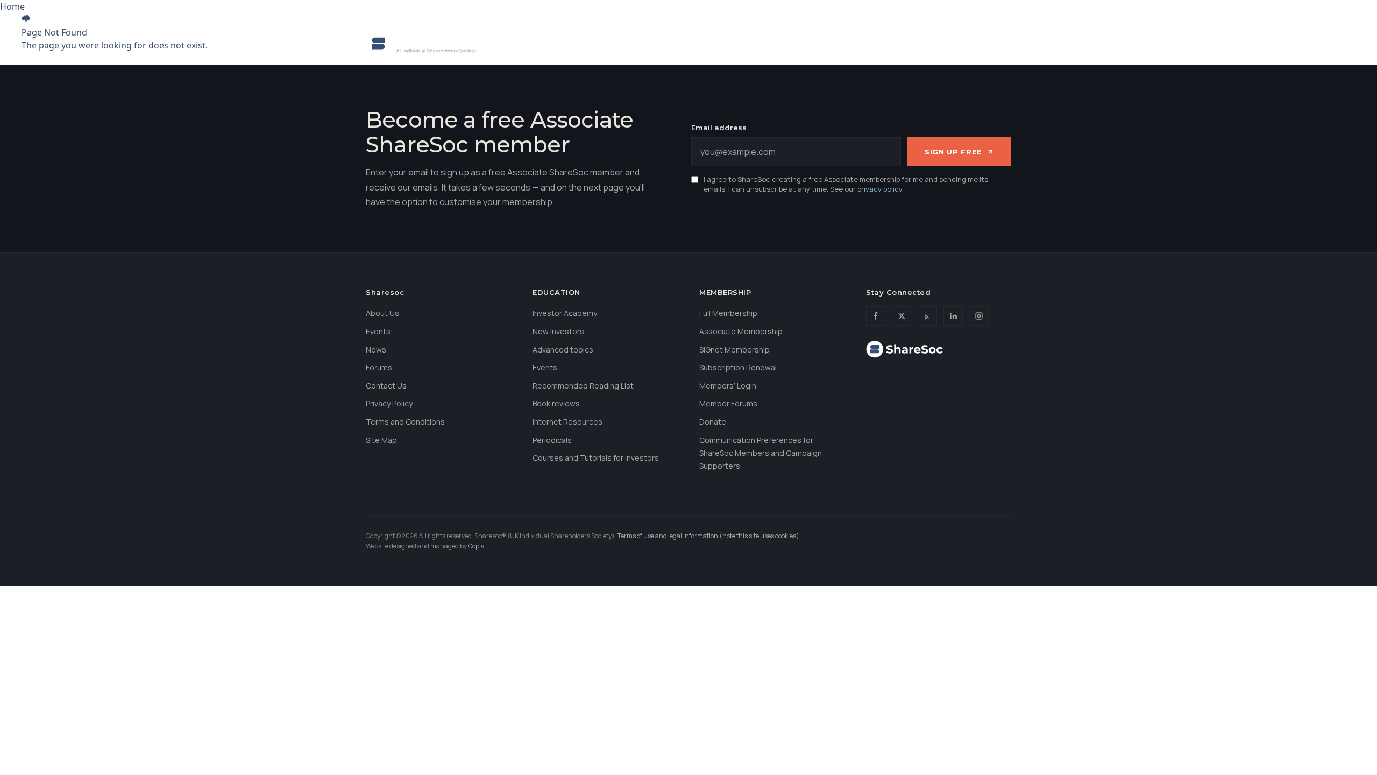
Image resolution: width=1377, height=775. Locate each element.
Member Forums (728, 403)
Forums (774, 43)
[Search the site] (999, 44)
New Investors (558, 331)
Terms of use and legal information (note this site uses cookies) (708, 535)
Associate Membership (741, 331)
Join (863, 10)
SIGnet (824, 10)
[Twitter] (901, 316)
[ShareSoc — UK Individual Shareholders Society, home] (421, 43)
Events (722, 43)
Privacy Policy (389, 403)
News (875, 43)
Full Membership (728, 313)
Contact (952, 10)
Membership (935, 43)
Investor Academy (565, 313)
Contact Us (386, 386)
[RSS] (927, 316)
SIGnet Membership (734, 349)
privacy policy (879, 189)
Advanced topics (563, 349)
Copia (476, 546)
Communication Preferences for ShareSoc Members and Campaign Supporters (760, 453)
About (523, 43)
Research (822, 43)
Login (998, 10)
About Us (382, 313)
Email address (719, 127)
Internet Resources (567, 422)
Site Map (381, 440)
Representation (590, 43)
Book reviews (556, 403)
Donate (904, 10)
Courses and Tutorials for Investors (596, 458)
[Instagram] (979, 316)
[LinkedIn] (953, 316)
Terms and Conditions (405, 422)
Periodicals (552, 440)
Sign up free (953, 151)
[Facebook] (875, 316)
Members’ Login (727, 386)
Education (664, 43)
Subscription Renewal (738, 367)
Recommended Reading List (583, 386)
